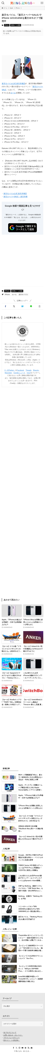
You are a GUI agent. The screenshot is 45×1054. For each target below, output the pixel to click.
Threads (29, 370)
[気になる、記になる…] (22, 3)
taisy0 (22, 340)
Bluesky (36, 370)
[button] (5, 306)
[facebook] (13, 1048)
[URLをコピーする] (39, 306)
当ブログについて (9, 1033)
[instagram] (19, 1048)
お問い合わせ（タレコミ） (13, 1035)
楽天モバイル (23, 294)
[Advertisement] (22, 45)
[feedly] (25, 1048)
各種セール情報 (15, 25)
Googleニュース (19, 373)
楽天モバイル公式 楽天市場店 (13, 84)
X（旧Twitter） (9, 370)
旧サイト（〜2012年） (11, 1040)
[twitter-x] (16, 1048)
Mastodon (8, 373)
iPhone (7, 25)
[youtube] (22, 1048)
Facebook (20, 370)
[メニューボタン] (42, 3)
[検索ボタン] (3, 3)
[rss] (28, 1048)
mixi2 (29, 373)
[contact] (31, 1048)
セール (13, 93)
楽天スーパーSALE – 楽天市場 (15, 197)
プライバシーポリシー (11, 1038)
